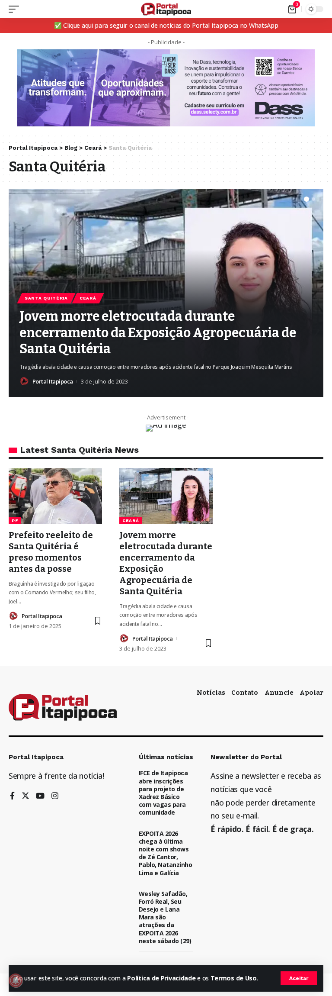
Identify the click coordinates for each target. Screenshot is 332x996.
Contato (244, 692)
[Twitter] (25, 796)
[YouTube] (40, 796)
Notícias (211, 692)
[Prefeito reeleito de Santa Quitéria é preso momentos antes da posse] (55, 496)
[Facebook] (12, 796)
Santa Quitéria (46, 298)
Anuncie (279, 692)
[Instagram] (55, 796)
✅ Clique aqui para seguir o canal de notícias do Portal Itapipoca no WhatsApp (166, 25)
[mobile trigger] (16, 9)
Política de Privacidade (161, 978)
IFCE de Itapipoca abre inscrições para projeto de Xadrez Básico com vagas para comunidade (163, 792)
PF (15, 520)
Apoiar (311, 692)
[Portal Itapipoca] (166, 9)
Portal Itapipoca (52, 381)
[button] (306, 199)
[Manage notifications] (15, 980)
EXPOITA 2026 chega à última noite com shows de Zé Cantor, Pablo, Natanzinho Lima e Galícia (165, 853)
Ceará (88, 298)
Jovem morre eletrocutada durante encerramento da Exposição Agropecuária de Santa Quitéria (157, 333)
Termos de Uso (234, 978)
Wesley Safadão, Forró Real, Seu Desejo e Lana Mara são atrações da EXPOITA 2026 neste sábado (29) (165, 917)
